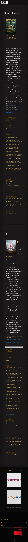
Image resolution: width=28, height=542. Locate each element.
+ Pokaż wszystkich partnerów (14, 507)
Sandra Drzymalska (16, 109)
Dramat (7, 45)
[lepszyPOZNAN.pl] (14, 497)
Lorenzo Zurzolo (13, 342)
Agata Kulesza (15, 110)
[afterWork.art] (14, 480)
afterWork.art (20, 540)
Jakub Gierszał (9, 110)
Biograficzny (16, 43)
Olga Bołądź (10, 112)
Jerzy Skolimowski (15, 334)
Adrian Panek (13, 105)
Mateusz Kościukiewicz (11, 341)
